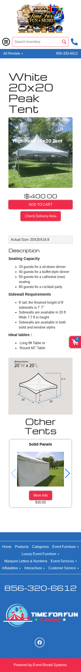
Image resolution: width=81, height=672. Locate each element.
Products (22, 547)
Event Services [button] (63, 561)
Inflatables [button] (10, 568)
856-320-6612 (67, 53)
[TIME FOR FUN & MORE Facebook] (39, 642)
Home (6, 547)
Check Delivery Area (40, 216)
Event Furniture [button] (64, 547)
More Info (40, 495)
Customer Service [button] (62, 568)
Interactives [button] (33, 568)
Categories (40, 547)
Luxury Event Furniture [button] (39, 554)
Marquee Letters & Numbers (25, 561)
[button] (67, 473)
